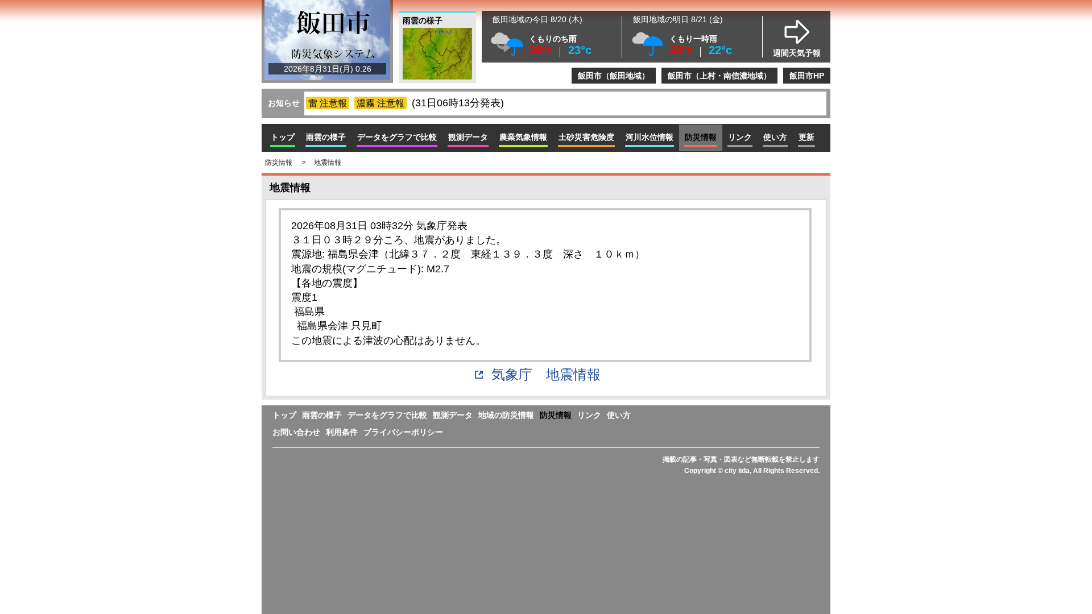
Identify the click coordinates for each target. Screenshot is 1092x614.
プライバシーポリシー (403, 432)
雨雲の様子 (326, 137)
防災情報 (556, 415)
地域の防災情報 (506, 415)
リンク (740, 137)
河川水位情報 (649, 137)
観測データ (453, 415)
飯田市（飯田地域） (614, 75)
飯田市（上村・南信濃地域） (719, 75)
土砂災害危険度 (586, 137)
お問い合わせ (296, 432)
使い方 (775, 137)
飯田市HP (806, 75)
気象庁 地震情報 (546, 374)
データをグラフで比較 (397, 137)
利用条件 (342, 432)
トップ (283, 137)
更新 (806, 137)
